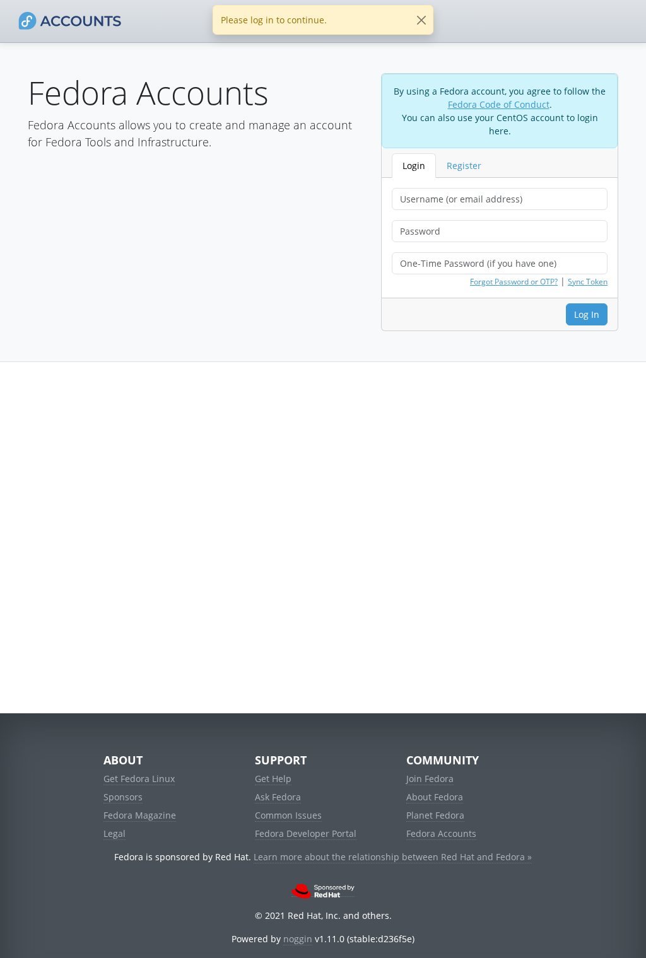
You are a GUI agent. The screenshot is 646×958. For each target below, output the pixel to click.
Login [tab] (413, 166)
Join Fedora (430, 779)
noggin (297, 939)
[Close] (421, 19)
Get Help (273, 779)
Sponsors (123, 797)
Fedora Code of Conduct (498, 104)
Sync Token (588, 281)
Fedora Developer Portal (305, 833)
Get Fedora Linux (139, 779)
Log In (586, 314)
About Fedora (434, 797)
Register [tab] (464, 166)
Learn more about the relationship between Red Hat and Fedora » (393, 857)
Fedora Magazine (139, 815)
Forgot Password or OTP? (514, 281)
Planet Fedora (435, 815)
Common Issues (288, 815)
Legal (114, 833)
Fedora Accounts (441, 833)
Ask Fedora (278, 797)
